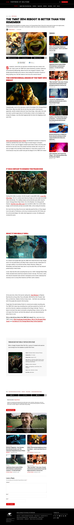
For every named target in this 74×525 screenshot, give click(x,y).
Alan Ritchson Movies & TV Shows (14, 391)
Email (7, 498)
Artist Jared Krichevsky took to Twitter (16, 140)
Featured (23, 391)
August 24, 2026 (16, 472)
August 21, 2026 (52, 104)
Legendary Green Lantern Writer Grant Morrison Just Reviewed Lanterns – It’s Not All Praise (14, 469)
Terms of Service (20, 518)
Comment (8, 482)
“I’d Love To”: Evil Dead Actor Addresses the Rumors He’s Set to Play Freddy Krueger (58, 101)
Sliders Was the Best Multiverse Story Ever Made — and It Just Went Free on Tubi (36, 449)
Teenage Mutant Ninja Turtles (36, 391)
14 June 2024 (19, 29)
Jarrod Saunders (11, 431)
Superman (40, 6)
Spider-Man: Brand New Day (25, 6)
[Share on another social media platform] (45, 58)
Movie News (28, 391)
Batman (45, 6)
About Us (18, 515)
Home (7, 16)
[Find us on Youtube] (59, 515)
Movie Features (14, 16)
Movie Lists (10, 426)
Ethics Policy (41, 517)
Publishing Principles (33, 517)
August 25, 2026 (37, 452)
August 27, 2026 (18, 431)
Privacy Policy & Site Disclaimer (36, 518)
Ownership (26, 518)
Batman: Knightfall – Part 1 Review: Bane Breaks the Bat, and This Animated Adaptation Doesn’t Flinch (15, 449)
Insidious (34, 6)
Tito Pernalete (31, 452)
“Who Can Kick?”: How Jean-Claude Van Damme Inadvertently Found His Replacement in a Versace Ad (36, 469)
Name (7, 494)
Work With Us (37, 515)
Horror (58, 6)
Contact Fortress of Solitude (27, 515)
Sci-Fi (54, 6)
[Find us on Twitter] (55, 515)
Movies (10, 16)
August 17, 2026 (52, 158)
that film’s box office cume (18, 204)
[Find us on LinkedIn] (63, 515)
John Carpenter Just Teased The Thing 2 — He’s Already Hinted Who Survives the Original (58, 155)
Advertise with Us (44, 515)
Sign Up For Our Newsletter (22, 517)
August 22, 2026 (37, 472)
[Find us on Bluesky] (57, 517)
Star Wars (50, 6)
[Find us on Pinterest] (65, 515)
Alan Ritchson (34, 295)
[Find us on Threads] (61, 515)
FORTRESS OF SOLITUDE (20, 2)
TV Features (52, 44)
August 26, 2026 (14, 452)
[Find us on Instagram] (57, 515)
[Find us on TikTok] (54, 517)
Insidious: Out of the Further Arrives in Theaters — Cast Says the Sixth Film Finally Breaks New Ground (58, 118)
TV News (7, 465)
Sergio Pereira (11, 29)
